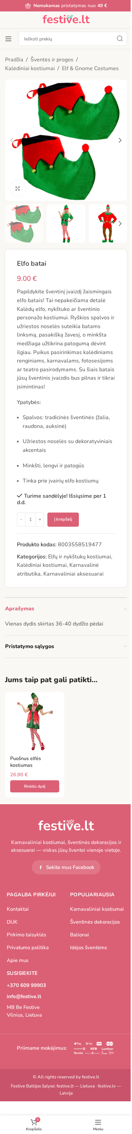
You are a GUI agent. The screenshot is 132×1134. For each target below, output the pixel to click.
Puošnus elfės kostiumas (25, 761)
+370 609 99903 (26, 985)
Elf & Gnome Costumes (90, 68)
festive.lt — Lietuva (76, 1086)
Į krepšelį (63, 519)
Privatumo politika (28, 947)
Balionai (79, 934)
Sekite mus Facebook (70, 867)
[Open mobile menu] (8, 39)
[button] (12, 140)
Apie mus (17, 960)
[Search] (120, 39)
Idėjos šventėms (88, 947)
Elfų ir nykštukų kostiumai (79, 556)
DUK (12, 922)
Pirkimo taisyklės (26, 934)
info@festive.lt (24, 996)
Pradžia (14, 59)
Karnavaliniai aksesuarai (73, 574)
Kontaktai (18, 909)
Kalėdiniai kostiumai (30, 68)
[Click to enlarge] (17, 188)
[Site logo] (66, 19)
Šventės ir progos (51, 59)
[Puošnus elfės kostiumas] (34, 721)
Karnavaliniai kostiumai (97, 909)
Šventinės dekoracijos (95, 922)
